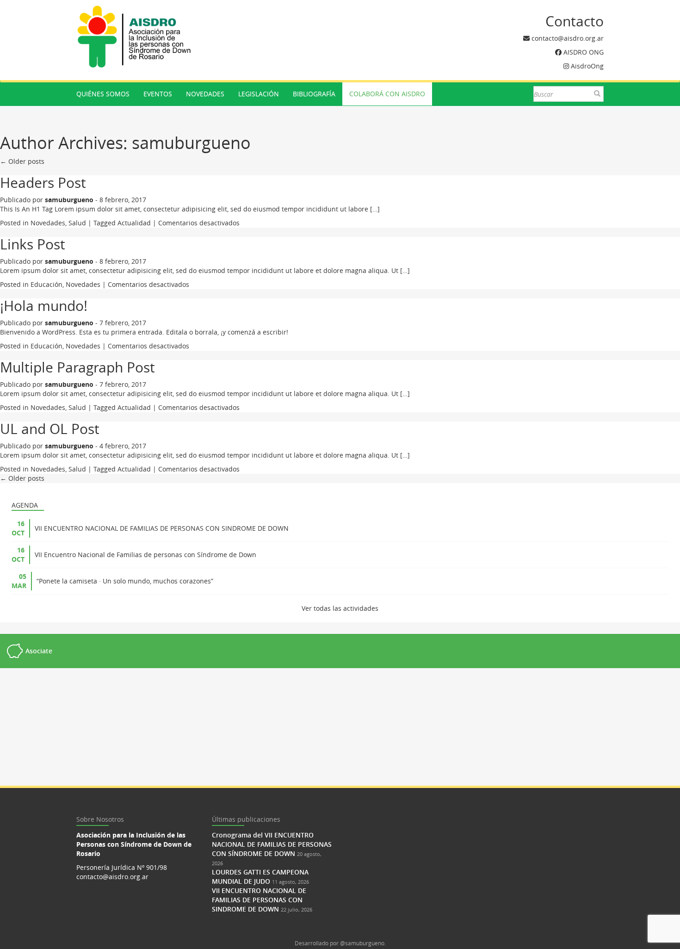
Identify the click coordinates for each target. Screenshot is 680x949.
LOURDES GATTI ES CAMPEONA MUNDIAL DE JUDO (260, 877)
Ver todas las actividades (340, 608)
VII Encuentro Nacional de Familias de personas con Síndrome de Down (145, 554)
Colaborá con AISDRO (387, 93)
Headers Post (43, 183)
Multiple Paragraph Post (77, 367)
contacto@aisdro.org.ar (568, 38)
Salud (77, 222)
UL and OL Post (49, 429)
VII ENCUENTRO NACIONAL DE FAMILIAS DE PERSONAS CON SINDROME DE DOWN (162, 528)
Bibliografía (314, 93)
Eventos (157, 93)
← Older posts (22, 161)
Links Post (32, 244)
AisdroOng (587, 66)
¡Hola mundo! (43, 306)
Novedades (205, 93)
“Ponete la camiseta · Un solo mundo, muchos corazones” (125, 581)
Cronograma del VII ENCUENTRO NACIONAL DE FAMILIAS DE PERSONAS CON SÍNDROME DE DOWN (272, 844)
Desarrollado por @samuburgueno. (340, 943)
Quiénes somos (103, 93)
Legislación (258, 93)
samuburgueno (191, 142)
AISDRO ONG (583, 52)
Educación (46, 284)
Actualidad (134, 222)
